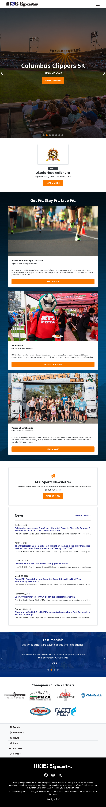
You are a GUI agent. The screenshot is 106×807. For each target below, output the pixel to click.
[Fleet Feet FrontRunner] (66, 711)
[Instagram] (53, 775)
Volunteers (18, 732)
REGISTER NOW (53, 80)
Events (16, 727)
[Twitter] (60, 775)
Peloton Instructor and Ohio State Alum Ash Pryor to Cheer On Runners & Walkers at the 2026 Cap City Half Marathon (52, 529)
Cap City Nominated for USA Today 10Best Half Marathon (45, 596)
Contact (17, 753)
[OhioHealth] (91, 695)
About (16, 743)
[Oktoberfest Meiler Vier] (53, 154)
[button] (2, 73)
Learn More (53, 183)
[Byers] (40, 711)
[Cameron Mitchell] (15, 695)
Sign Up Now (53, 496)
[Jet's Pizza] (40, 695)
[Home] (22, 4)
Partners (17, 748)
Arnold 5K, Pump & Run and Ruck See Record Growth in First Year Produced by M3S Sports (48, 580)
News (16, 737)
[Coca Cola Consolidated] (66, 695)
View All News (82, 515)
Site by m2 (51, 799)
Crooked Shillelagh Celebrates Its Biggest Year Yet (41, 563)
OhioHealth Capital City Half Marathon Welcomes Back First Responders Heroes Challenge (52, 613)
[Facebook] (46, 775)
